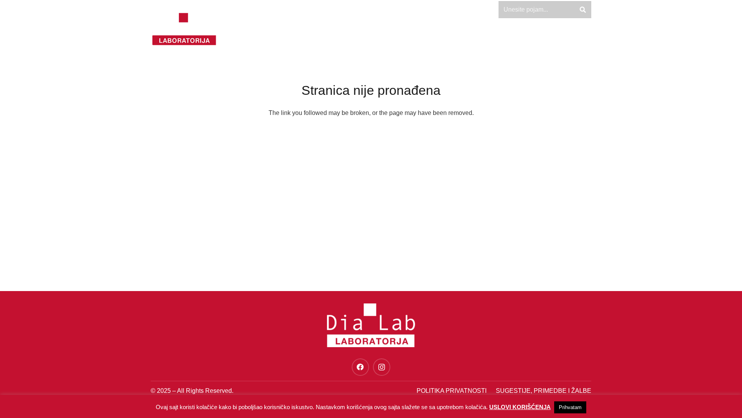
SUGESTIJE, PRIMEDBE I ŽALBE (543, 390)
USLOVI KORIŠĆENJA (520, 407)
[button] (559, 38)
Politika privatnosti (452, 390)
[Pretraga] (582, 10)
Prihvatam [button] (570, 407)
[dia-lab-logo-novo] (184, 29)
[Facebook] (360, 367)
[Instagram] (381, 367)
